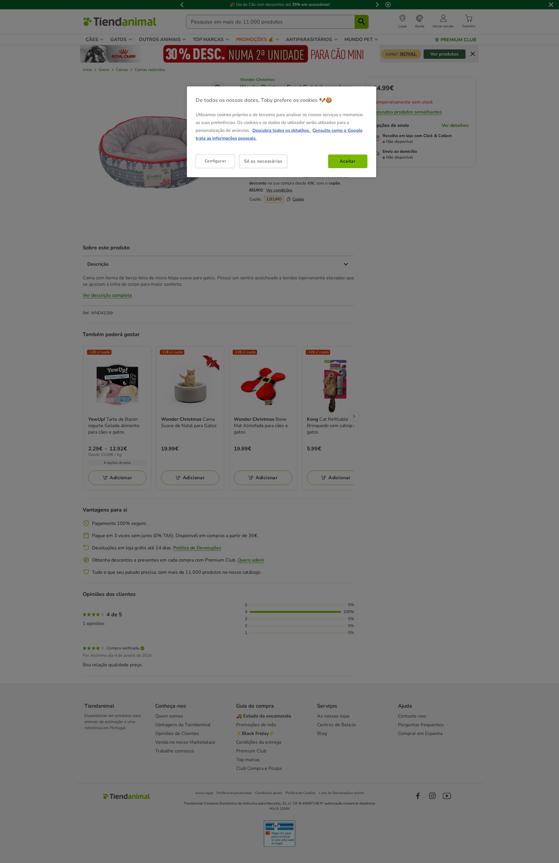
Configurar (215, 161)
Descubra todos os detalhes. (281, 130)
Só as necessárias (263, 161)
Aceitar (347, 161)
